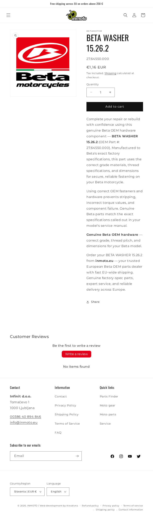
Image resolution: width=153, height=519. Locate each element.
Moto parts (108, 414)
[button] (8, 15)
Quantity (92, 84)
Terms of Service (67, 423)
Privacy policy (111, 505)
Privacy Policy (65, 405)
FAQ (58, 432)
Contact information (131, 509)
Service (105, 423)
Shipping (110, 73)
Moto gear (107, 405)
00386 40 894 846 (25, 417)
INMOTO (32, 505)
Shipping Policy (66, 414)
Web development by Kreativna (59, 505)
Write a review (76, 354)
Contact (61, 396)
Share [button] (95, 302)
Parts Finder (109, 396)
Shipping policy (105, 509)
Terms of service (133, 505)
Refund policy (90, 505)
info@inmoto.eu (23, 422)
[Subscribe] (77, 456)
